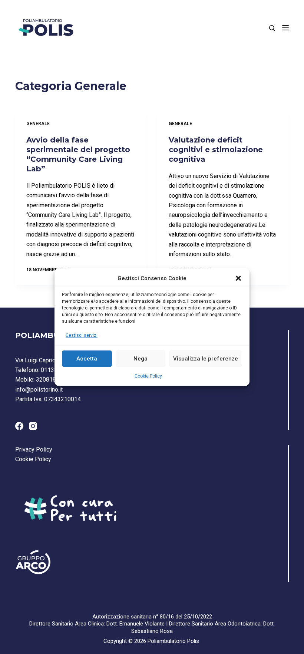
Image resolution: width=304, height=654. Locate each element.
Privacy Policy (33, 449)
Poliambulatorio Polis (173, 641)
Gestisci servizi (82, 335)
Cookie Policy (148, 375)
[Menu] (285, 27)
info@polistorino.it (39, 389)
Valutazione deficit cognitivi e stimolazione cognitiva (216, 149)
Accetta (86, 358)
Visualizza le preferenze (205, 358)
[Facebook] (19, 426)
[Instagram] (33, 426)
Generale (38, 123)
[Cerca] (272, 28)
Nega (140, 358)
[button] (238, 278)
